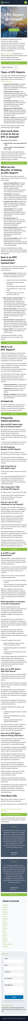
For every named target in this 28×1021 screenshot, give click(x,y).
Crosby (4, 925)
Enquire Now (14, 549)
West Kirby (8, 809)
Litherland (5, 923)
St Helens (5, 939)
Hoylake (19, 809)
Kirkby (4, 930)
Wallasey (5, 914)
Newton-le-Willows (7, 944)
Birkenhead (4, 811)
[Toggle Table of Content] (14, 67)
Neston (3, 809)
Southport (5, 946)
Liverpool (5, 916)
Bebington (13, 809)
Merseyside (5, 918)
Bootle (4, 921)
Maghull (5, 935)
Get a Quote (13, 29)
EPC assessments (7, 53)
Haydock (5, 941)
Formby (4, 937)
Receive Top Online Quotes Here (14, 342)
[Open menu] (25, 2)
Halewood (5, 928)
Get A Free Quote (14, 894)
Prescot (4, 932)
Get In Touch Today (14, 63)
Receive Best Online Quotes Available (14, 163)
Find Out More (14, 413)
